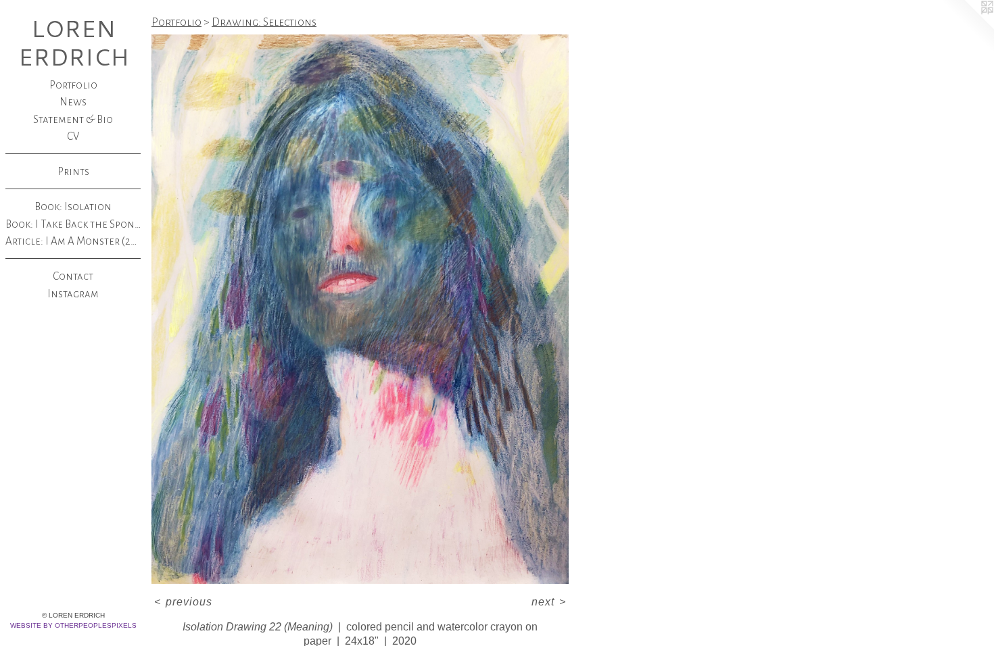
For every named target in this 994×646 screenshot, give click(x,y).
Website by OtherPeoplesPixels (73, 625)
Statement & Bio (73, 119)
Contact (73, 276)
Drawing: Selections (264, 22)
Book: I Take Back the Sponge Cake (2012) (73, 224)
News (73, 101)
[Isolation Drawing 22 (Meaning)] (360, 309)
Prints (73, 171)
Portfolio (73, 85)
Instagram (73, 293)
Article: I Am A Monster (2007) (73, 241)
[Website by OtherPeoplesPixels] (967, 27)
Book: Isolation (73, 206)
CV (73, 136)
